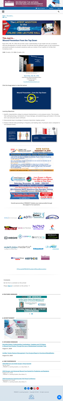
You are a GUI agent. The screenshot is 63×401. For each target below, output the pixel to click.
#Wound (36, 269)
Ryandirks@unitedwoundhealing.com (31, 81)
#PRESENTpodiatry (28, 269)
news (3, 15)
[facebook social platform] (28, 388)
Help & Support (41, 8)
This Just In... (10, 15)
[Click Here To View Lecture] (31, 98)
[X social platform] (31, 388)
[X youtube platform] (37, 388)
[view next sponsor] (60, 3)
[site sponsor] (15, 329)
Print (5, 17)
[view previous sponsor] (3, 3)
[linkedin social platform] (25, 388)
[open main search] (59, 12)
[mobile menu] (3, 12)
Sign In (59, 8)
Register (51, 8)
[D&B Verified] (31, 396)
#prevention (42, 269)
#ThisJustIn (20, 269)
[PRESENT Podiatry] (31, 12)
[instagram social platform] (34, 388)
